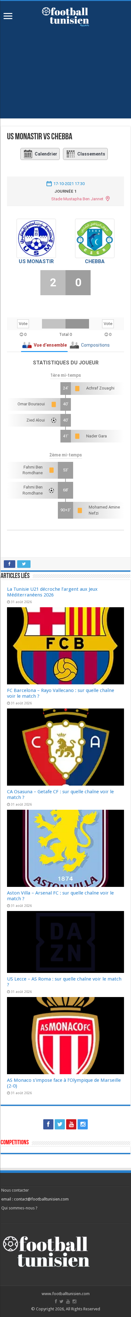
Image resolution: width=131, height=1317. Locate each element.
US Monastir (36, 261)
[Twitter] (60, 1124)
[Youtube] (71, 1124)
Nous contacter (15, 1190)
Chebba (95, 261)
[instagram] (83, 1124)
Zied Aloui (35, 420)
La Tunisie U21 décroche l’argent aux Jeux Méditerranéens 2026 (52, 592)
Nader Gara (96, 436)
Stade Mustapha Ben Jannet (77, 199)
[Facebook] (48, 1124)
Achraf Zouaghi (100, 388)
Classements (91, 153)
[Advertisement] (65, 69)
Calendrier (46, 153)
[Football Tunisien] (65, 15)
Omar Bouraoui (31, 404)
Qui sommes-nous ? (19, 1208)
